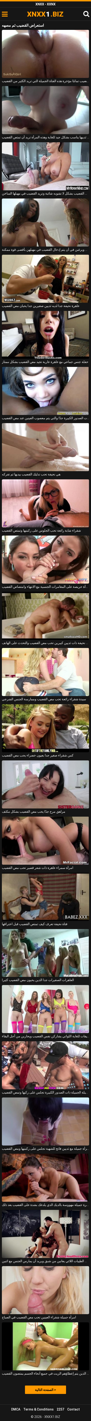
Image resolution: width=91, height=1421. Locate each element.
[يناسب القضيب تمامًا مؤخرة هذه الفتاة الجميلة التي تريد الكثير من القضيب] (45, 54)
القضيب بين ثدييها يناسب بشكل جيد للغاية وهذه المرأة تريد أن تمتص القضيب (45, 137)
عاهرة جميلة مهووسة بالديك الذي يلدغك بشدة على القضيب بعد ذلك (45, 1205)
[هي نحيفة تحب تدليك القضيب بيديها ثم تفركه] (45, 447)
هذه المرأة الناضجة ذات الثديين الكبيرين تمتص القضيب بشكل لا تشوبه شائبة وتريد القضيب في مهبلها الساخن (45, 193)
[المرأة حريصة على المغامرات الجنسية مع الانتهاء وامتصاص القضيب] (45, 560)
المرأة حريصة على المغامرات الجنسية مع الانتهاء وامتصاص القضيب (45, 587)
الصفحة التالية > (45, 1390)
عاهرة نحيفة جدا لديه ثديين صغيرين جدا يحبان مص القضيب (41, 306)
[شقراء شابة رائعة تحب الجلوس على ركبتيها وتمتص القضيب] (45, 503)
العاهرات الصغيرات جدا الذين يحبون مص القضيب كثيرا (38, 980)
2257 (60, 1409)
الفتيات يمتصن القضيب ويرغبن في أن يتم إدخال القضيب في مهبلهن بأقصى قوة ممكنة (45, 249)
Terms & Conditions (38, 1409)
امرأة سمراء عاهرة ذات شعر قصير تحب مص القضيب (37, 868)
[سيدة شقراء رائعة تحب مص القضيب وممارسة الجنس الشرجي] (45, 672)
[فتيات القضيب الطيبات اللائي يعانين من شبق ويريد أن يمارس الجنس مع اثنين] (45, 1234)
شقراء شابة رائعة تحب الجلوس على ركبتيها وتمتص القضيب (41, 530)
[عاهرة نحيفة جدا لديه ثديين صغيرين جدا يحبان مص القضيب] (45, 279)
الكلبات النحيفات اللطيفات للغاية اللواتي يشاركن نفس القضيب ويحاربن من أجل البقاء (45, 1036)
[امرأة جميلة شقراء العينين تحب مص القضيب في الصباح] (45, 1290)
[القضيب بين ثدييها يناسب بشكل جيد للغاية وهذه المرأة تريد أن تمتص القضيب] (45, 110)
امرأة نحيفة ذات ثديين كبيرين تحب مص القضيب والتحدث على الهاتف (45, 643)
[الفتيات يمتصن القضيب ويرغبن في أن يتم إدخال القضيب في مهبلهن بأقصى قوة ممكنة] (45, 223)
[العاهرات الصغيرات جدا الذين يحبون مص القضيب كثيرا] (45, 953)
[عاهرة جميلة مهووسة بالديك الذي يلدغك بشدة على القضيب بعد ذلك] (45, 1178)
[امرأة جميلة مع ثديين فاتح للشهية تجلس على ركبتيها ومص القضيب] (45, 1121)
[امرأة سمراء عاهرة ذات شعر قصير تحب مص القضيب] (45, 841)
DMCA (15, 1409)
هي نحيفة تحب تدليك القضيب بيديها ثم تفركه (31, 474)
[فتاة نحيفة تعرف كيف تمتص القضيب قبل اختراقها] (45, 897)
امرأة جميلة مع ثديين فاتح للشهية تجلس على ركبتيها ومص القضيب (45, 1148)
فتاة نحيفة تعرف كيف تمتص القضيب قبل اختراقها (34, 924)
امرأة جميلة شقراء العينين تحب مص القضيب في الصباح (39, 1317)
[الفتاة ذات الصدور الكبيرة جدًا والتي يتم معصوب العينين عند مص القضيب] (45, 391)
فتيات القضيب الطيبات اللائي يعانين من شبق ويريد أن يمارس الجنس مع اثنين (45, 1261)
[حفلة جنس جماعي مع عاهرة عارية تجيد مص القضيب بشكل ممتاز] (45, 335)
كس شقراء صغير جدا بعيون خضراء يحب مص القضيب (38, 755)
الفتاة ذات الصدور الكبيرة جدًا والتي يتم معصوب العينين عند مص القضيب (45, 418)
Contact (73, 1409)
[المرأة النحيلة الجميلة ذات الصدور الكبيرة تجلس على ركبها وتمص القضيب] (45, 1065)
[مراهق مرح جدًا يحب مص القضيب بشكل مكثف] (45, 784)
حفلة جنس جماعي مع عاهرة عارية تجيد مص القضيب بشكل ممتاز (45, 362)
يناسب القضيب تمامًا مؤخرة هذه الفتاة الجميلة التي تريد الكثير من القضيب (45, 81)
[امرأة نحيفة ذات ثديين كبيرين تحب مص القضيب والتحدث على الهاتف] (45, 616)
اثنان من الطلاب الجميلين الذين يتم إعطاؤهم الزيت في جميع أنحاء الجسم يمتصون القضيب (45, 1373)
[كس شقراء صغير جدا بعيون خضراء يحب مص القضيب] (45, 728)
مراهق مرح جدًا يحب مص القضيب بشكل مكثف (33, 811)
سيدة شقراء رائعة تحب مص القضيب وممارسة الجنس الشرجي (44, 699)
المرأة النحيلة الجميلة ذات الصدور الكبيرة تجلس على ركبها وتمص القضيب (45, 1092)
